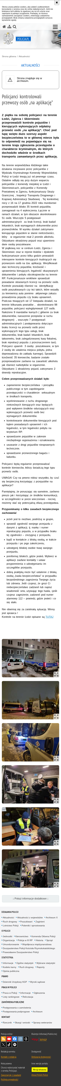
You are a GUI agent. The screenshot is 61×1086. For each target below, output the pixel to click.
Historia (39, 940)
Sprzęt (49, 940)
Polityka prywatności (9, 1079)
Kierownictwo (21, 936)
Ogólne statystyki (24, 963)
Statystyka (7, 957)
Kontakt (6, 1017)
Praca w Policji (9, 987)
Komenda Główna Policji (43, 936)
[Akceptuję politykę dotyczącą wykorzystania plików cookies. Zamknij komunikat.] (56, 2)
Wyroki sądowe (37, 982)
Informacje (8, 963)
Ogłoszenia (39, 993)
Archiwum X (52, 917)
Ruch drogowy (10, 921)
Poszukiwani (26, 921)
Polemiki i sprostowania (33, 925)
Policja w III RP (25, 940)
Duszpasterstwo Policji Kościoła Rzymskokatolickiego (29, 948)
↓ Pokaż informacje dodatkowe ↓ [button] (30, 898)
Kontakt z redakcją (8, 1056)
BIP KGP (43, 1039)
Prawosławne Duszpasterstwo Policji (21, 952)
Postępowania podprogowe (16, 1011)
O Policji (6, 930)
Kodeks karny (9, 967)
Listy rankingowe (11, 997)
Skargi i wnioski (22, 1022)
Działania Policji (10, 912)
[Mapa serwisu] (9, 27)
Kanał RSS (3, 1038)
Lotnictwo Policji (10, 925)
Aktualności (24, 56)
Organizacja (9, 940)
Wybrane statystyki (45, 963)
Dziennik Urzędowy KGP (15, 982)
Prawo (5, 976)
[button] (55, 27)
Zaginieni (40, 921)
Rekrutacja (28, 997)
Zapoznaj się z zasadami (11, 1075)
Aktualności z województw (30, 917)
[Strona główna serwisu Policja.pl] (4, 27)
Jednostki (7, 936)
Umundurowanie (11, 944)
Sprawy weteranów (42, 1022)
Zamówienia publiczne (13, 1002)
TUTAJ (49, 617)
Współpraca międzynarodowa (36, 944)
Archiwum (38, 1011)
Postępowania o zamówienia (17, 1007)
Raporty (41, 967)
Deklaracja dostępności (41, 1056)
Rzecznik (7, 1022)
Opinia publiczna (11, 971)
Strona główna (9, 56)
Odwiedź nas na (9, 1038)
